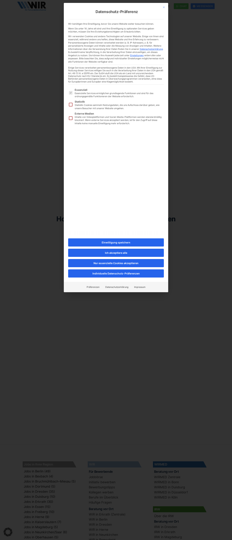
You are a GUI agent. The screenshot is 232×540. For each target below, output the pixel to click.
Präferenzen (93, 287)
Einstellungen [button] (137, 55)
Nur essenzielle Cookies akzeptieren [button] (116, 263)
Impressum (140, 287)
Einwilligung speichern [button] (116, 242)
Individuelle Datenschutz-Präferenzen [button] (116, 273)
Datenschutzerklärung (151, 49)
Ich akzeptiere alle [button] (116, 252)
